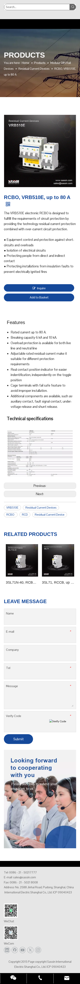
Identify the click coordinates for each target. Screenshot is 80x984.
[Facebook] (15, 950)
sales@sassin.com (24, 877)
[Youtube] (22, 950)
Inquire (41, 288)
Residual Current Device (49, 514)
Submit (18, 739)
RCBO (10, 514)
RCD (25, 514)
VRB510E (12, 507)
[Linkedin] (7, 950)
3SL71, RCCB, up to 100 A (58, 582)
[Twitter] (30, 950)
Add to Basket (39, 297)
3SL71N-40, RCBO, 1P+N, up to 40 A (22, 582)
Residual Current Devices (41, 507)
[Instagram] (38, 950)
